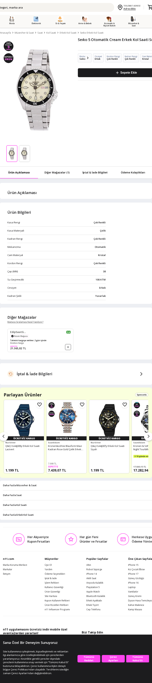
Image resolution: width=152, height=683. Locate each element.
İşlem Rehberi (52, 582)
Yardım (48, 569)
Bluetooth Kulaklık (95, 596)
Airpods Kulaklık (94, 582)
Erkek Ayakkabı (94, 600)
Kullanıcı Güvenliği (54, 587)
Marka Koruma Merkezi (15, 565)
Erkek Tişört (92, 605)
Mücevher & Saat (24, 32)
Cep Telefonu (93, 609)
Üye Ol (48, 565)
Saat (40, 32)
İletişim (6, 573)
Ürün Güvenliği (52, 591)
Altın (88, 565)
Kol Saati (51, 32)
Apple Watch (93, 591)
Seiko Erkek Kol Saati (91, 32)
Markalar (7, 569)
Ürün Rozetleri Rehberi (56, 605)
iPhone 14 (91, 573)
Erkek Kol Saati (68, 32)
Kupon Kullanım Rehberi (57, 600)
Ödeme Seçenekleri (55, 573)
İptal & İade (51, 578)
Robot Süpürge (94, 569)
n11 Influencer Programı (57, 609)
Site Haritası (51, 596)
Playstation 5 (93, 587)
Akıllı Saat (91, 578)
